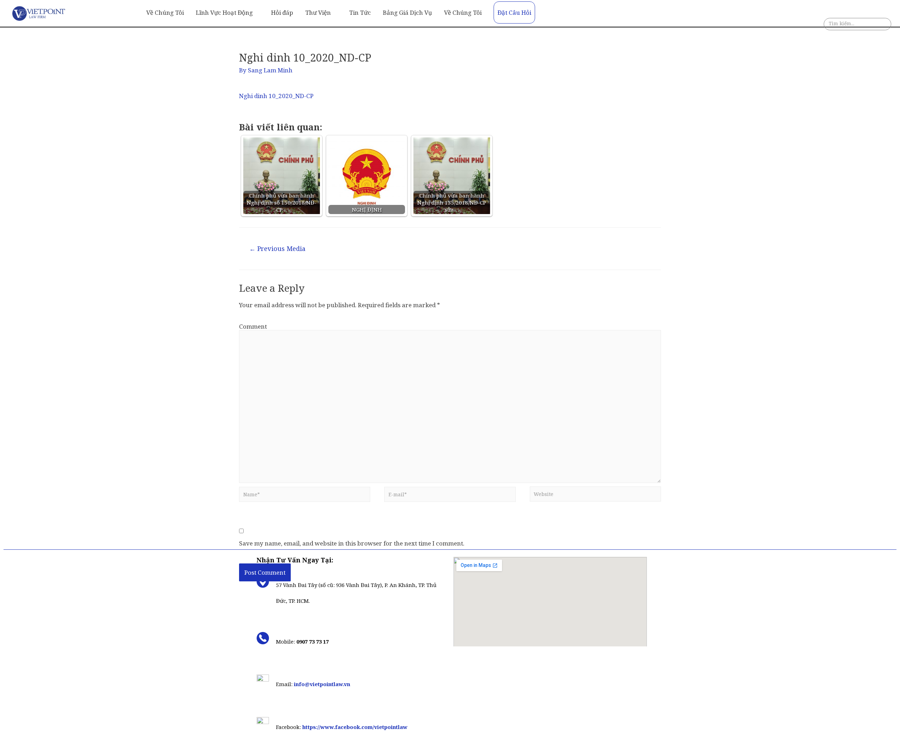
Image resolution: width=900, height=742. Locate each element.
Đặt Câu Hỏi (514, 12)
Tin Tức (360, 12)
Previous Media (277, 248)
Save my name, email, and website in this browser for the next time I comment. (351, 543)
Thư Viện (318, 12)
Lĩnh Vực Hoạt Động (224, 12)
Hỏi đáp (282, 12)
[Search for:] (857, 25)
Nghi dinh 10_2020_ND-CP (276, 96)
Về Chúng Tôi (165, 12)
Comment (253, 326)
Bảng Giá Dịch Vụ (407, 12)
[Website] (595, 495)
